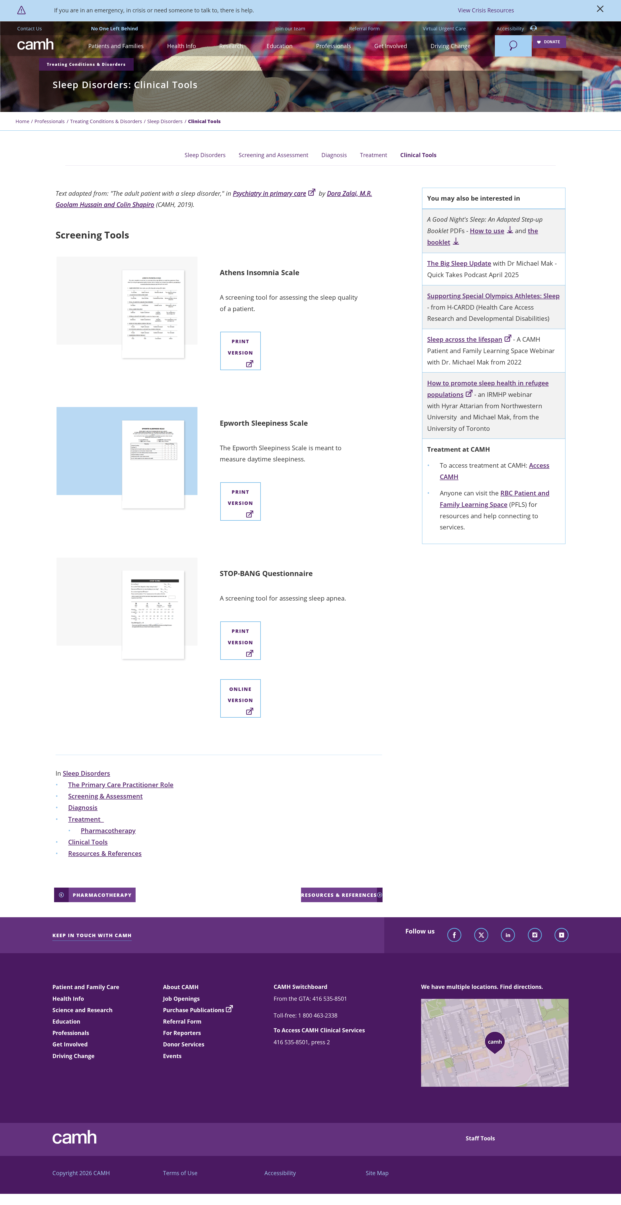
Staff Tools (480, 1138)
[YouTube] (562, 935)
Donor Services (183, 1044)
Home (22, 121)
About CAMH (181, 987)
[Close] (600, 10)
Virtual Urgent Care (444, 28)
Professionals (49, 121)
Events (172, 1056)
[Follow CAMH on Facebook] (454, 935)
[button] (116, 45)
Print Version (240, 347)
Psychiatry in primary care (269, 193)
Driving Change (73, 1056)
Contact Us (29, 28)
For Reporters (182, 1033)
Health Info (68, 998)
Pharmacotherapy (108, 830)
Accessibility (511, 28)
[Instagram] (535, 935)
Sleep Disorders (165, 121)
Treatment (373, 155)
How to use (487, 231)
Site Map (377, 1173)
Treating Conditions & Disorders (86, 64)
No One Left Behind (114, 28)
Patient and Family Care (85, 987)
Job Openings (181, 998)
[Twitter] (481, 935)
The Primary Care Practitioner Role (120, 785)
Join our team (290, 28)
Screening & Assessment (105, 796)
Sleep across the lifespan (464, 339)
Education (66, 1021)
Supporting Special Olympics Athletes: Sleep (493, 296)
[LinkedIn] (508, 935)
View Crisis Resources (486, 10)
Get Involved (70, 1044)
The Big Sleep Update (459, 263)
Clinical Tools (418, 155)
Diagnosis (334, 155)
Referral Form (364, 28)
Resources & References (105, 853)
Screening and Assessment (273, 155)
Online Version (240, 695)
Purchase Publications (193, 1010)
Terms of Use (180, 1173)
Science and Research (82, 1010)
